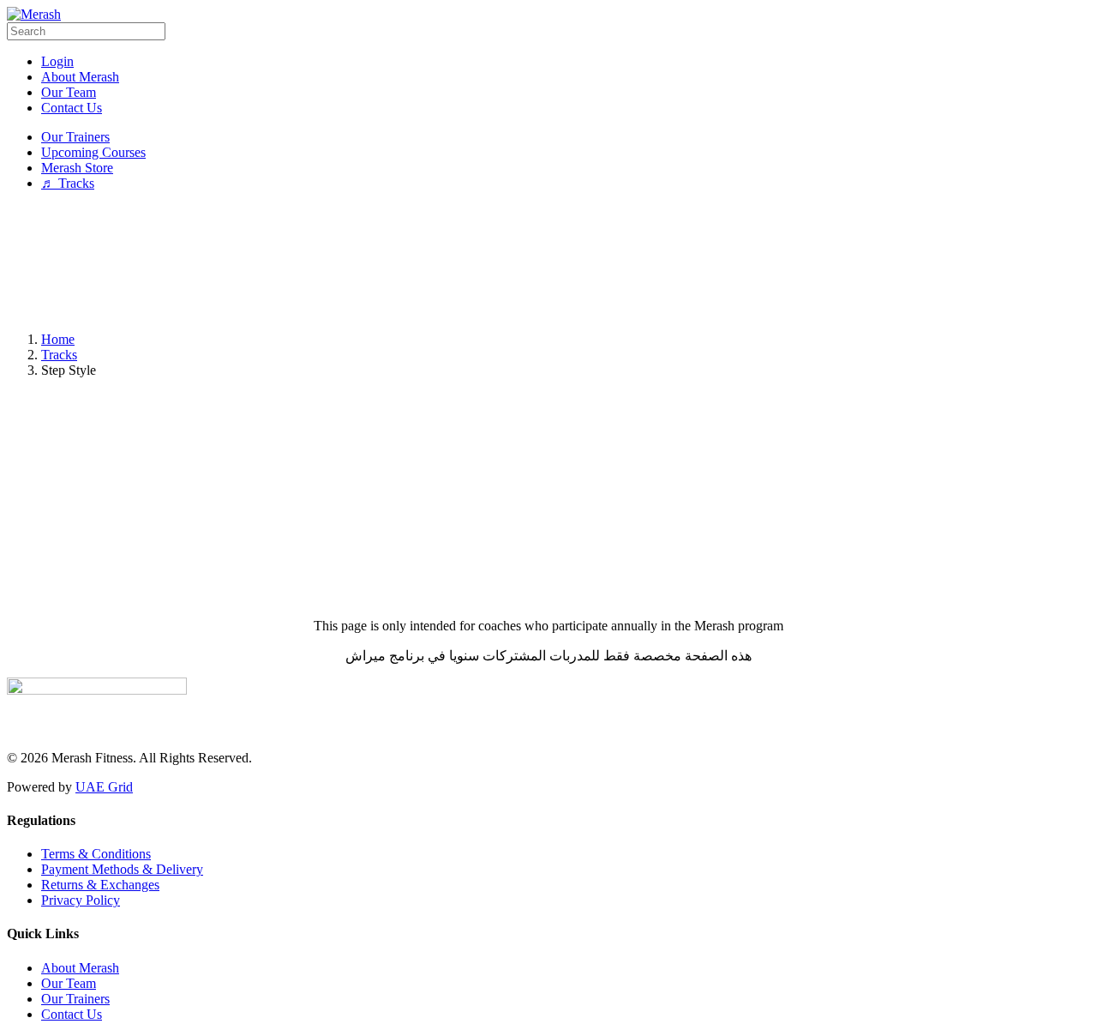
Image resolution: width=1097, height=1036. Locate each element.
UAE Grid (104, 787)
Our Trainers (75, 998)
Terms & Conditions (96, 853)
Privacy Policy (80, 900)
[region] (548, 261)
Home (58, 339)
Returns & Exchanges (100, 884)
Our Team (68, 983)
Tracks (59, 354)
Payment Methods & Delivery (122, 869)
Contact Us (71, 1014)
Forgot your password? (548, 583)
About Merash (80, 968)
